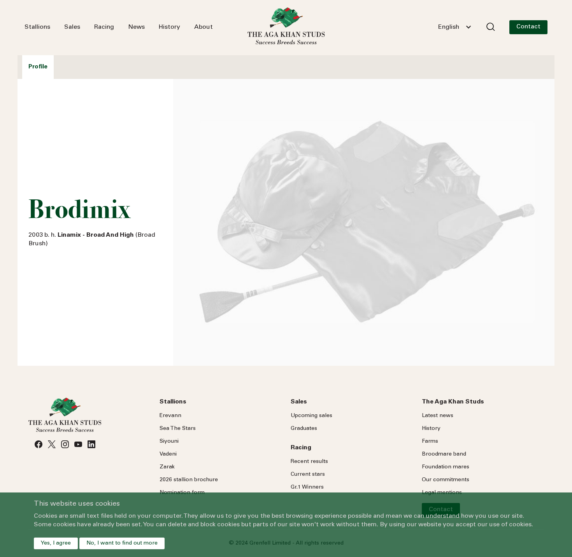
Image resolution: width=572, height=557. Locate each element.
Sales (72, 27)
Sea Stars (178, 428)
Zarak (167, 467)
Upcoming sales (311, 416)
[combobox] (454, 27)
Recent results (309, 461)
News (136, 27)
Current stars (308, 474)
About (203, 27)
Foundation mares (445, 467)
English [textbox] (448, 27)
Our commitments (445, 480)
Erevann (170, 416)
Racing (104, 27)
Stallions (37, 27)
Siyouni (169, 441)
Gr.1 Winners (307, 487)
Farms (430, 441)
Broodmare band (444, 454)
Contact (528, 27)
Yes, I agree (56, 543)
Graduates (304, 428)
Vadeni (168, 454)
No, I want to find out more (122, 543)
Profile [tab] (37, 67)
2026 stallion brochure (189, 480)
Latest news (437, 416)
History (169, 27)
